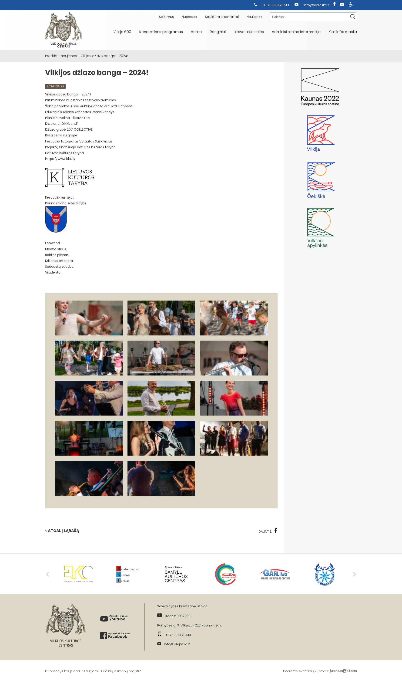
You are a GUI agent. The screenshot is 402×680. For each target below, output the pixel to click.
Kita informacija (342, 31)
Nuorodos (189, 16)
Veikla (196, 31)
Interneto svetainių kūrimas (305, 671)
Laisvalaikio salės (249, 31)
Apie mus (166, 16)
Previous (47, 574)
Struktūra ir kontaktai (222, 16)
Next (354, 574)
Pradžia (51, 56)
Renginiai (218, 31)
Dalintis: (265, 531)
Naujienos (254, 16)
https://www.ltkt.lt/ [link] (60, 158)
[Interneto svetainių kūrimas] (343, 671)
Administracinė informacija (296, 31)
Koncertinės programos (161, 31)
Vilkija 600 (122, 31)
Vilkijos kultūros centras (63, 45)
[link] (122, 106)
